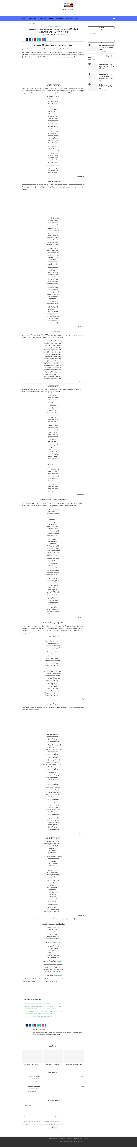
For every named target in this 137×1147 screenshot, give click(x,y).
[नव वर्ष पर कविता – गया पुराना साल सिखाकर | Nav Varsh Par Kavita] (53, 1056)
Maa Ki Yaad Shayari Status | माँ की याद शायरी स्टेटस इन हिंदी (101, 56)
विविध (76, 18)
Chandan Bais (79, 1141)
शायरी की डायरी (43, 18)
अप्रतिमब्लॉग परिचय (53, 1138)
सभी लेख (86, 1138)
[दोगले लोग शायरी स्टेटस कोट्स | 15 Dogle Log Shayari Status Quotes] (92, 48)
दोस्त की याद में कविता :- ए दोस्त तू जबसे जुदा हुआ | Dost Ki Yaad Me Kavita (43, 1011)
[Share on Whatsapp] (38, 39)
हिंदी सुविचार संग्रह (69, 18)
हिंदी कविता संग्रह (32, 18)
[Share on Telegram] (40, 39)
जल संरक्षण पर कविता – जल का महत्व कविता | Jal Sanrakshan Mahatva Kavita (43, 1004)
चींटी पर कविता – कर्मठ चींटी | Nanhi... (74, 1064)
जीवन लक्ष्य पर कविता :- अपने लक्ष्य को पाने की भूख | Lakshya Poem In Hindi (43, 1006)
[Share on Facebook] (30, 39)
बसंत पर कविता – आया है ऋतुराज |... (31, 1064)
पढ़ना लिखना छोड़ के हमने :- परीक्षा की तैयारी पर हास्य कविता (39, 1014)
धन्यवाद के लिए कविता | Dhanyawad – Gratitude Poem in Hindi (40, 1009)
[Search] (111, 18)
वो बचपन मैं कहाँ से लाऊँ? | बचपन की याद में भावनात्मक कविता (39, 1016)
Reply (82, 1076)
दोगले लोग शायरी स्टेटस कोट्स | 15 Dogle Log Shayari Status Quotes (106, 47)
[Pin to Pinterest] (35, 39)
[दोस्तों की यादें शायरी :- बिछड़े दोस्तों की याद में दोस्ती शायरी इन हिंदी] (92, 87)
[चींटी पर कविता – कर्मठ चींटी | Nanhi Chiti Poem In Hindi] (74, 1056)
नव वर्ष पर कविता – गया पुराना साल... (53, 1064)
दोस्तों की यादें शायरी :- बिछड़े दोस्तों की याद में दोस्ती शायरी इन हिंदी (106, 86)
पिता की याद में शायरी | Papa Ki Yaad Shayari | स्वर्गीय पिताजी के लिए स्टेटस (106, 66)
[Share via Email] (45, 39)
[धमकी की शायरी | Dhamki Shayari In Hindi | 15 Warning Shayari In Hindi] (92, 77)
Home (23, 23)
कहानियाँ (23, 18)
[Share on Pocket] (43, 39)
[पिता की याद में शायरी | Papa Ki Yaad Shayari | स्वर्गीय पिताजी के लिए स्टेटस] (92, 67)
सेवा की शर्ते (69, 1138)
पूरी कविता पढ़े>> (56, 942)
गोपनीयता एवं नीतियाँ (78, 1138)
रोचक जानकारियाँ (59, 18)
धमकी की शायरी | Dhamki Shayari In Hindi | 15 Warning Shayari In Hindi (106, 76)
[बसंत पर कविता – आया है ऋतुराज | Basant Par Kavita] (32, 1056)
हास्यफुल (51, 18)
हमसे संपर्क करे (62, 1138)
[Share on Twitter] (32, 39)
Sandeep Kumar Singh (51, 34)
